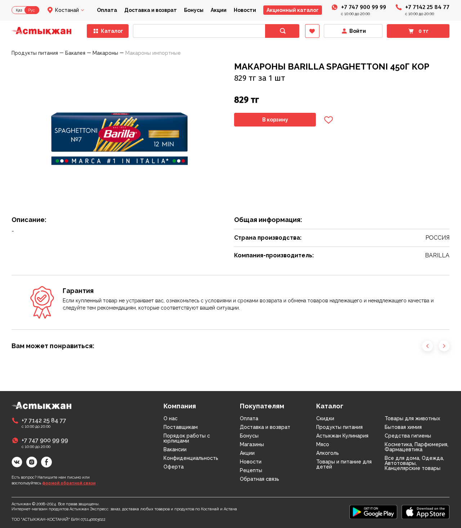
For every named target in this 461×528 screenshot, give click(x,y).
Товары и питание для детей (344, 464)
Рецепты (251, 470)
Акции (219, 10)
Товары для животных (412, 418)
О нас (171, 418)
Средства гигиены (408, 435)
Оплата (107, 10)
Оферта (174, 466)
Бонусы (193, 10)
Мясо (322, 444)
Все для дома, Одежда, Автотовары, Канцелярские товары (414, 463)
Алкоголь (327, 453)
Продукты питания (339, 427)
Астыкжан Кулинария (342, 435)
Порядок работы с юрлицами (187, 438)
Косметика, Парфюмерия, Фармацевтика (416, 447)
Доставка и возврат (150, 10)
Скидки (325, 418)
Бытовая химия (403, 427)
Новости (245, 10)
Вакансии (175, 449)
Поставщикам (181, 427)
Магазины (252, 444)
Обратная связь (259, 479)
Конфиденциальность (191, 458)
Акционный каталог (293, 10)
